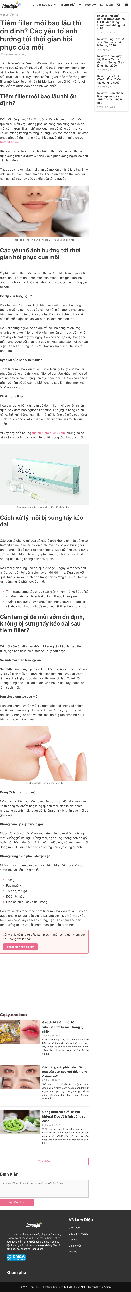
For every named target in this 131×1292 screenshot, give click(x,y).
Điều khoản (75, 1245)
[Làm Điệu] (12, 5)
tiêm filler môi (10, 142)
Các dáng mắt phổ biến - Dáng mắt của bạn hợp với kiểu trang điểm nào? (64, 1071)
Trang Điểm (68, 5)
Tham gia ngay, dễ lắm (20, 946)
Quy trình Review (78, 1233)
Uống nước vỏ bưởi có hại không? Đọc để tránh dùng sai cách (64, 1116)
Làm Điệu (11, 1234)
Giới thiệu (74, 1227)
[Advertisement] (44, 982)
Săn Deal (106, 5)
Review (90, 5)
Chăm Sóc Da (42, 5)
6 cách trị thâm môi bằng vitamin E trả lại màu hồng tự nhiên (63, 1027)
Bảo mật (73, 1251)
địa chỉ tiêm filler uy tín (48, 433)
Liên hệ (73, 1239)
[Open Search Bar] (119, 5)
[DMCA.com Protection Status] (16, 1259)
